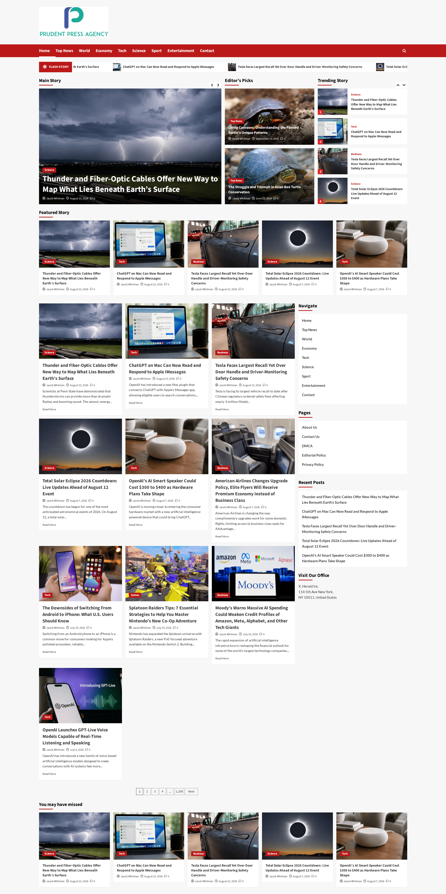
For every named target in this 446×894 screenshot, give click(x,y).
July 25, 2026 (77, 628)
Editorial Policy (314, 455)
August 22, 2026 (87, 198)
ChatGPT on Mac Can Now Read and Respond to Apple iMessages (102, 67)
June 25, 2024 (264, 198)
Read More (49, 409)
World (84, 51)
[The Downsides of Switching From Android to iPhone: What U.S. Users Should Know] (80, 573)
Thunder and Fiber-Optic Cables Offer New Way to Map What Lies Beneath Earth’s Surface (72, 278)
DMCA (307, 446)
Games (135, 595)
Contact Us (311, 436)
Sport (156, 51)
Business (356, 124)
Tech (122, 51)
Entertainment (180, 51)
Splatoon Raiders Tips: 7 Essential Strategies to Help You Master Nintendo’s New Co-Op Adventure (163, 614)
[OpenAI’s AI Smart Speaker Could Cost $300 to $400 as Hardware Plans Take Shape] (333, 191)
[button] (404, 51)
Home (44, 51)
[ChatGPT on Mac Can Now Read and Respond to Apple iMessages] (138, 146)
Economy (104, 51)
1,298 (179, 791)
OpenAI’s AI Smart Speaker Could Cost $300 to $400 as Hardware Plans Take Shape (376, 193)
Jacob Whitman (63, 198)
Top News (64, 51)
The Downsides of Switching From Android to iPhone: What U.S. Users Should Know (78, 614)
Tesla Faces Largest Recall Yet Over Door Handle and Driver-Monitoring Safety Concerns (233, 67)
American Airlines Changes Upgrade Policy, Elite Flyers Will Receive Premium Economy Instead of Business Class (251, 491)
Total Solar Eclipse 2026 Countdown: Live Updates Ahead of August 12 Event (373, 67)
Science (139, 51)
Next (191, 791)
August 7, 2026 (301, 284)
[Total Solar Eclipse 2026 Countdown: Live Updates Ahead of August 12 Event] (333, 161)
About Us (309, 427)
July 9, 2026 (77, 750)
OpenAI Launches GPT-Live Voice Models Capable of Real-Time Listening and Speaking (75, 736)
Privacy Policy (313, 464)
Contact (207, 51)
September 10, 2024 (267, 139)
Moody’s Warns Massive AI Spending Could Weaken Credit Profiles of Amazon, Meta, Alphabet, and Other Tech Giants (251, 618)
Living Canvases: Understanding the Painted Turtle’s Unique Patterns (263, 130)
